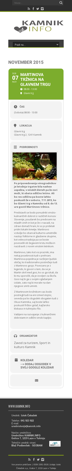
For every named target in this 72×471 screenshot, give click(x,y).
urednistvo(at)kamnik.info (26, 426)
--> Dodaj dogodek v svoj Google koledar (37, 366)
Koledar (26, 360)
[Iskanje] (61, 3)
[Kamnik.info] (36, 30)
